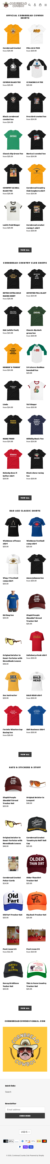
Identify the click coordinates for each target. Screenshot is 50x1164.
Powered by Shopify (37, 1155)
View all (25, 250)
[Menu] (45, 5)
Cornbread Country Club (20, 1155)
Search (8, 1092)
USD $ (24, 1132)
